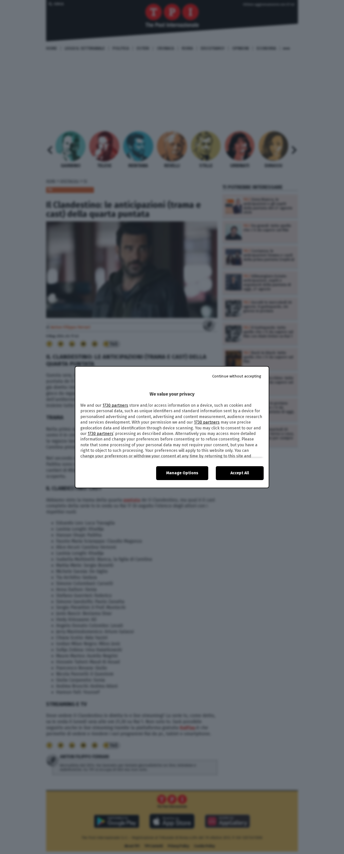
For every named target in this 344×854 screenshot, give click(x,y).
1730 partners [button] (115, 405)
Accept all (239, 472)
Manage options (182, 472)
